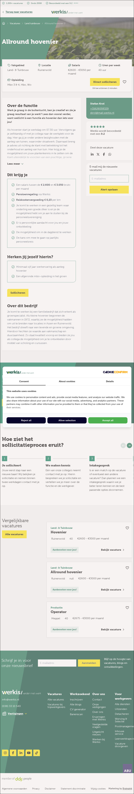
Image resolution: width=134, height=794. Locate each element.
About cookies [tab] (67, 381)
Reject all (26, 420)
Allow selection (67, 420)
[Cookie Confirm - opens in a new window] (115, 372)
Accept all (107, 420)
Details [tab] (110, 381)
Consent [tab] (24, 381)
